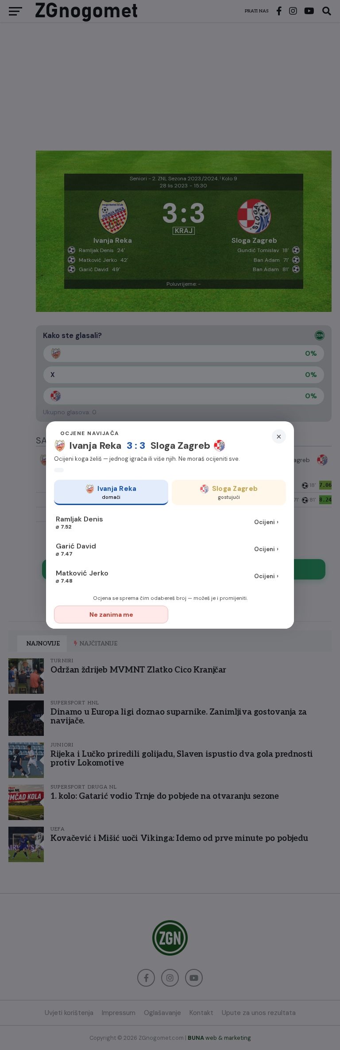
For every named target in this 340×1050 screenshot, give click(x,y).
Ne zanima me (111, 614)
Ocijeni (266, 522)
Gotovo (229, 614)
